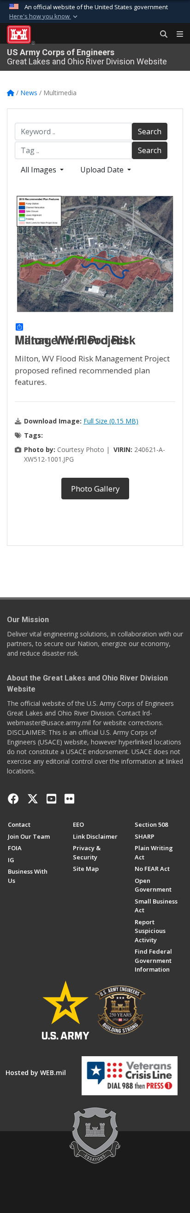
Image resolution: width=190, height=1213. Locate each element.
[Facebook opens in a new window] (13, 798)
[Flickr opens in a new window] (69, 798)
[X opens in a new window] (32, 798)
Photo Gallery (95, 488)
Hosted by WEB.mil (36, 1072)
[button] (44, 16)
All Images (39, 170)
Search (149, 131)
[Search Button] (160, 34)
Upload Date (102, 170)
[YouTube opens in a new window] (51, 798)
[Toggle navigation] (176, 34)
